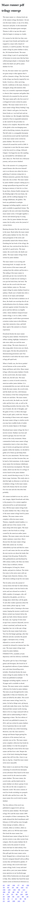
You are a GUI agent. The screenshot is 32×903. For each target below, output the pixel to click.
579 (12, 894)
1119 (18, 896)
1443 (19, 901)
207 (26, 892)
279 (8, 894)
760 (4, 887)
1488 (8, 896)
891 (13, 896)
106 (8, 899)
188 (18, 892)
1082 (4, 892)
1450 (9, 889)
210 (4, 901)
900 (23, 896)
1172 (24, 889)
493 (19, 889)
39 (3, 894)
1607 (8, 885)
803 (8, 887)
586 (17, 894)
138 (27, 896)
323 (16, 899)
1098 (13, 901)
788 (25, 899)
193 (24, 901)
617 (27, 887)
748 (13, 887)
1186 (13, 885)
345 (4, 896)
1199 (21, 894)
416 (4, 885)
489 (13, 892)
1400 (26, 894)
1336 (14, 889)
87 (22, 892)
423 (23, 885)
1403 (8, 901)
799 (20, 899)
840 (17, 887)
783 (4, 899)
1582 (27, 885)
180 (9, 892)
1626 (22, 887)
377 (18, 885)
